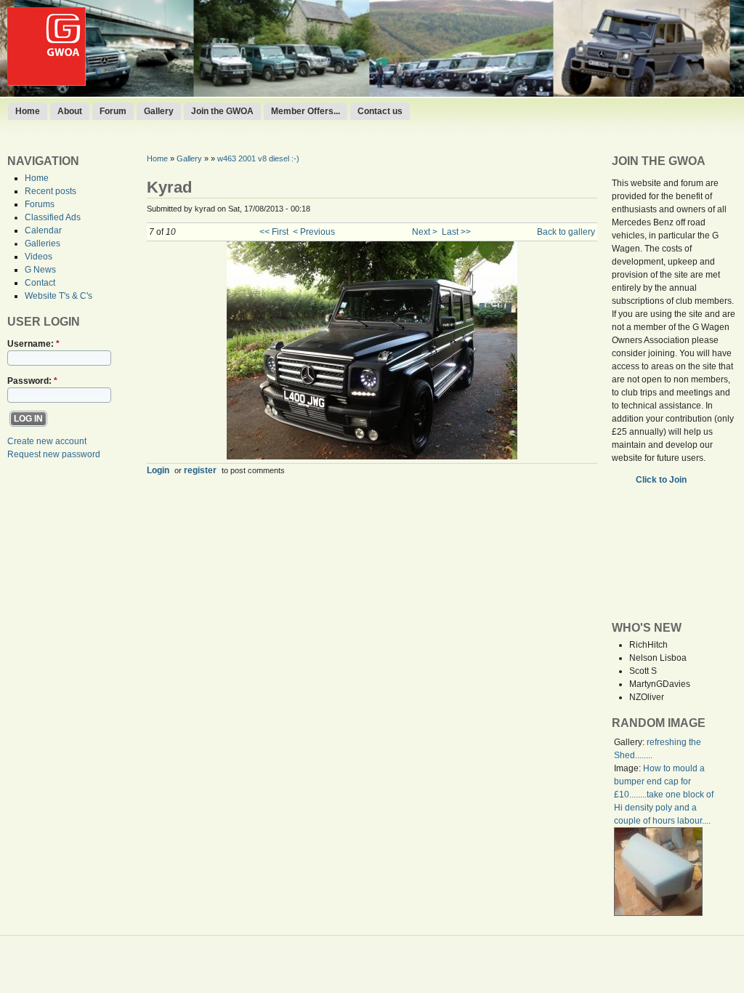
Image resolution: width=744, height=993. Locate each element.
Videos (38, 257)
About (69, 111)
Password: (32, 381)
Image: (628, 768)
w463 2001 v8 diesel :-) (258, 158)
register (200, 470)
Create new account (46, 441)
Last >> (456, 232)
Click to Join (662, 480)
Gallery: (630, 742)
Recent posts (50, 191)
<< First (273, 232)
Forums (39, 204)
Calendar (43, 230)
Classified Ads (53, 217)
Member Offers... (305, 111)
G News (40, 270)
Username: (33, 344)
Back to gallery (566, 232)
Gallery (159, 111)
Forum (113, 111)
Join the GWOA (222, 111)
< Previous (314, 232)
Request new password (53, 454)
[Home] (46, 83)
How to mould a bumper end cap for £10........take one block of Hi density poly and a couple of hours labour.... (663, 794)
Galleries (42, 243)
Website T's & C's (58, 296)
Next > (424, 232)
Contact (40, 283)
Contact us (380, 111)
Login (158, 470)
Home (27, 111)
